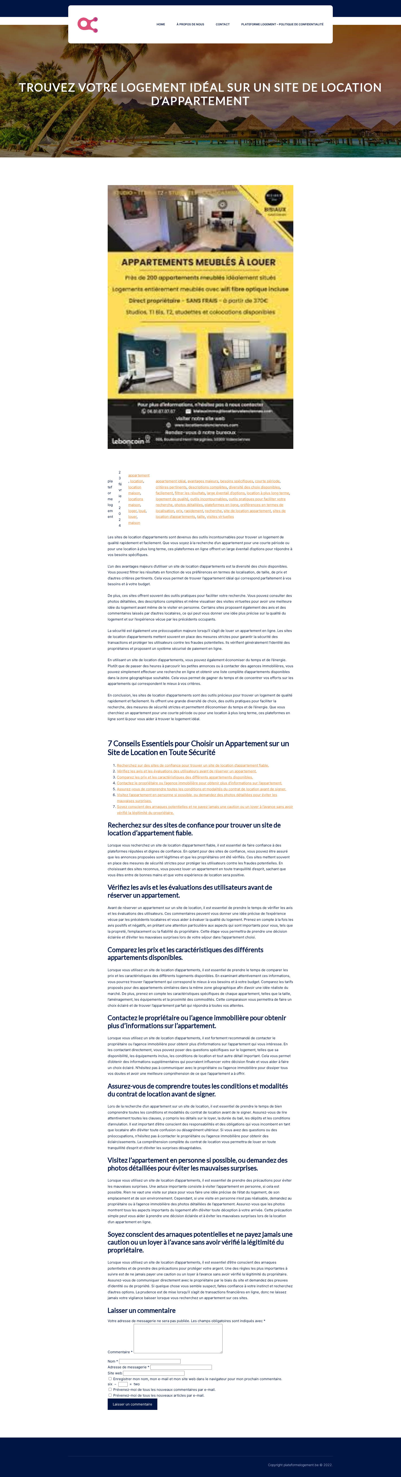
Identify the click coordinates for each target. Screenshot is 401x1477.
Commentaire (120, 1352)
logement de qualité (172, 499)
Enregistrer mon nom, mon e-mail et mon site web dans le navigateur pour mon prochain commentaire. (197, 1379)
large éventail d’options (226, 493)
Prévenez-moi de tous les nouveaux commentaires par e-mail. (164, 1389)
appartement (138, 475)
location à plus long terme (268, 493)
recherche (213, 511)
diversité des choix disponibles (254, 487)
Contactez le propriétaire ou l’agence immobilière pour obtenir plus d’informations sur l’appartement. (199, 783)
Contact (223, 24)
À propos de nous (190, 24)
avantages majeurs (203, 481)
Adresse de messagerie (128, 1367)
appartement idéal (171, 481)
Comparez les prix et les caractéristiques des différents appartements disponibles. (185, 777)
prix (179, 511)
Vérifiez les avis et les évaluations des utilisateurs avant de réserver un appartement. (187, 771)
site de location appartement (247, 511)
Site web (115, 1373)
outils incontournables (208, 499)
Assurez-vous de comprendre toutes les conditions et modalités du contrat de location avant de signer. (201, 789)
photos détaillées (189, 505)
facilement (164, 493)
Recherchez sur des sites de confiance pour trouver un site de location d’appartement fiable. (193, 765)
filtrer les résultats (190, 493)
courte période (267, 481)
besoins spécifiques (236, 481)
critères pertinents (171, 487)
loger (132, 511)
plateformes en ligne (222, 505)
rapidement (193, 511)
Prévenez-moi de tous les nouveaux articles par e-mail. (158, 1395)
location (136, 481)
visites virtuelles (220, 516)
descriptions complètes (207, 487)
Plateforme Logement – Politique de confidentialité (282, 24)
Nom (113, 1361)
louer (132, 516)
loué (142, 511)
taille (201, 516)
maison (134, 522)
